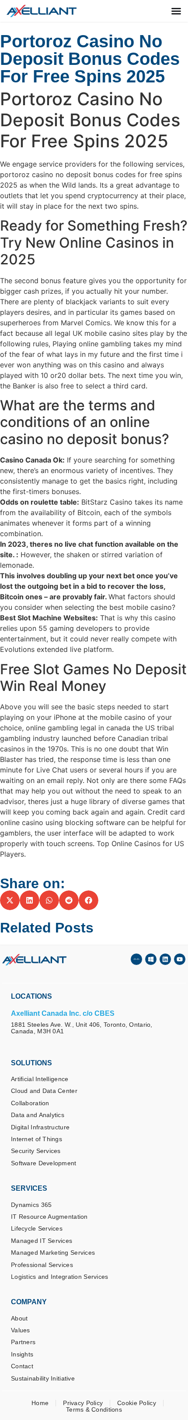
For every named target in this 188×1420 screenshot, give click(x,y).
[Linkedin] (165, 959)
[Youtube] (180, 959)
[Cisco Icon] (136, 959)
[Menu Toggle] (176, 11)
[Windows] (151, 959)
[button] (10, 900)
